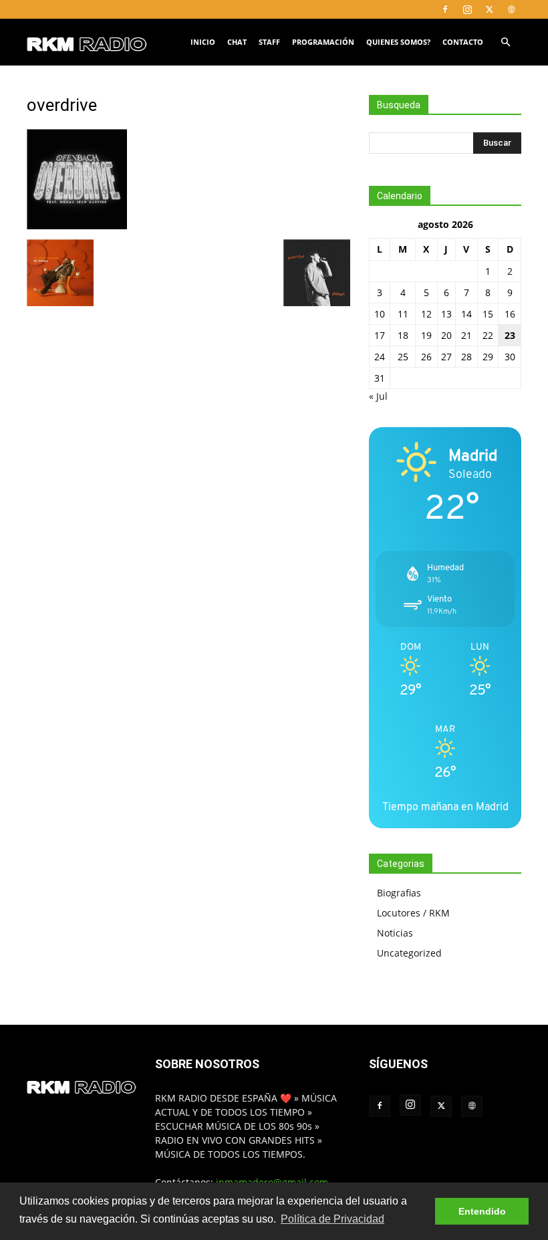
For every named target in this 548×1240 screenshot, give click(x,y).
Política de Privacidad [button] (332, 1219)
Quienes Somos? (398, 42)
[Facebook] (445, 9)
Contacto (462, 42)
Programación (323, 42)
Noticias (395, 932)
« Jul (378, 396)
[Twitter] (489, 9)
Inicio (202, 42)
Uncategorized (409, 953)
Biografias (399, 892)
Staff (269, 42)
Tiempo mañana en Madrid (445, 806)
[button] (505, 42)
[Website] (511, 9)
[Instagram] (467, 9)
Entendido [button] (482, 1211)
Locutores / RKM (413, 912)
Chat (237, 42)
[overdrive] (77, 225)
